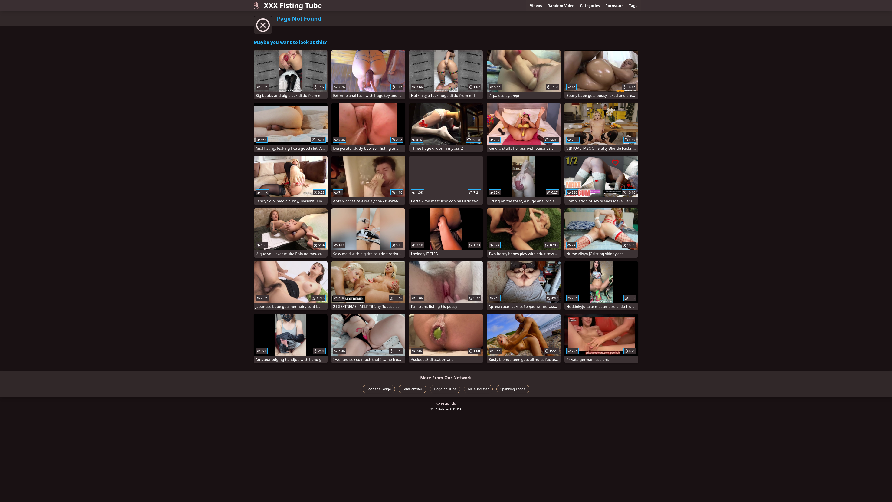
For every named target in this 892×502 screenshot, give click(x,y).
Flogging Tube (445, 389)
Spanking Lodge (512, 389)
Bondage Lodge (379, 389)
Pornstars (614, 5)
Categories (590, 5)
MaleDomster (478, 389)
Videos (536, 5)
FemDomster (412, 389)
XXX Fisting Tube (293, 5)
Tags (633, 5)
